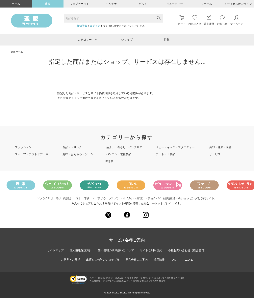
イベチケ (111, 3)
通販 (47, 3)
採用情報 (159, 259)
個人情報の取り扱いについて (116, 250)
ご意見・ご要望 (70, 259)
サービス (214, 154)
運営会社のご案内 (136, 259)
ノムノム (187, 259)
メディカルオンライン (238, 3)
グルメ (143, 3)
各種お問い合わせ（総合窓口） (187, 250)
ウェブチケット (79, 3)
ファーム (206, 3)
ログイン (95, 26)
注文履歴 (209, 23)
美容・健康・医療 (220, 147)
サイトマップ (55, 250)
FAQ (173, 259)
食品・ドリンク (72, 147)
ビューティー (174, 3)
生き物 (109, 161)
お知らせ (222, 23)
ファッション (23, 147)
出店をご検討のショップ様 (102, 259)
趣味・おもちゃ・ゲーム (78, 154)
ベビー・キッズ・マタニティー (175, 147)
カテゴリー (85, 39)
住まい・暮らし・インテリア (124, 147)
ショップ (127, 39)
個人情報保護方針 (81, 250)
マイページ (236, 23)
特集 (167, 39)
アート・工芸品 (165, 154)
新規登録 (82, 26)
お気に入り (194, 23)
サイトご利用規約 (151, 250)
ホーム (16, 3)
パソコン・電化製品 (118, 154)
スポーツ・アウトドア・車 (31, 154)
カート (182, 23)
